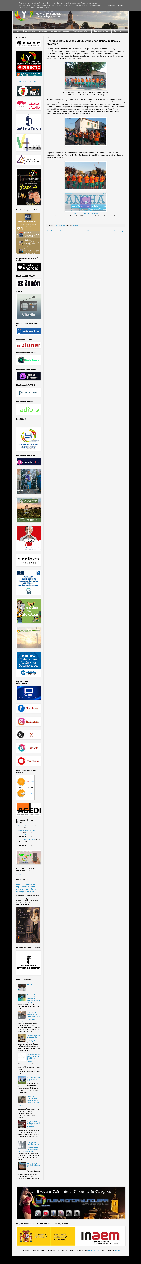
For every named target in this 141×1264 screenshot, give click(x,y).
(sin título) (30, 984)
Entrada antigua (119, 231)
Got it (120, 5)
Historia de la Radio (101, 31)
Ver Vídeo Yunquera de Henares (85, 213)
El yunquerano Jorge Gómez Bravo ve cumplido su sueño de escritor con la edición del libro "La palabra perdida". (29, 1146)
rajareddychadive (94, 1250)
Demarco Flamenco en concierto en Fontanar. (33, 1079)
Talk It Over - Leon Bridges (27, 830)
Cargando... (20, 874)
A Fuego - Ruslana (24, 826)
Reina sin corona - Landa (26, 844)
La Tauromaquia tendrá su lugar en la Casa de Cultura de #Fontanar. (33, 1124)
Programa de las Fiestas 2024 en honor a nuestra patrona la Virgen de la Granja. (33, 998)
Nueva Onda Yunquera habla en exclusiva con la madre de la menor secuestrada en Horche (28, 1101)
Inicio (17, 31)
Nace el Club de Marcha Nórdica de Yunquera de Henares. (33, 1166)
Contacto (117, 31)
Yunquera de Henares (60, 31)
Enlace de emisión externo (27, 81)
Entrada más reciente (54, 231)
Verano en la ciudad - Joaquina (28, 835)
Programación (29, 31)
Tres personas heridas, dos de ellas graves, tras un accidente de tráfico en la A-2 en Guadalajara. (29, 1016)
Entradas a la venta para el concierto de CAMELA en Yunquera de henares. (33, 1058)
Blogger (117, 1250)
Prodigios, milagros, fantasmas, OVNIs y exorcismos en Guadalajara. (33, 1038)
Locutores (43, 31)
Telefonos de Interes (81, 31)
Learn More (111, 5)
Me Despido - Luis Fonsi (26, 839)
